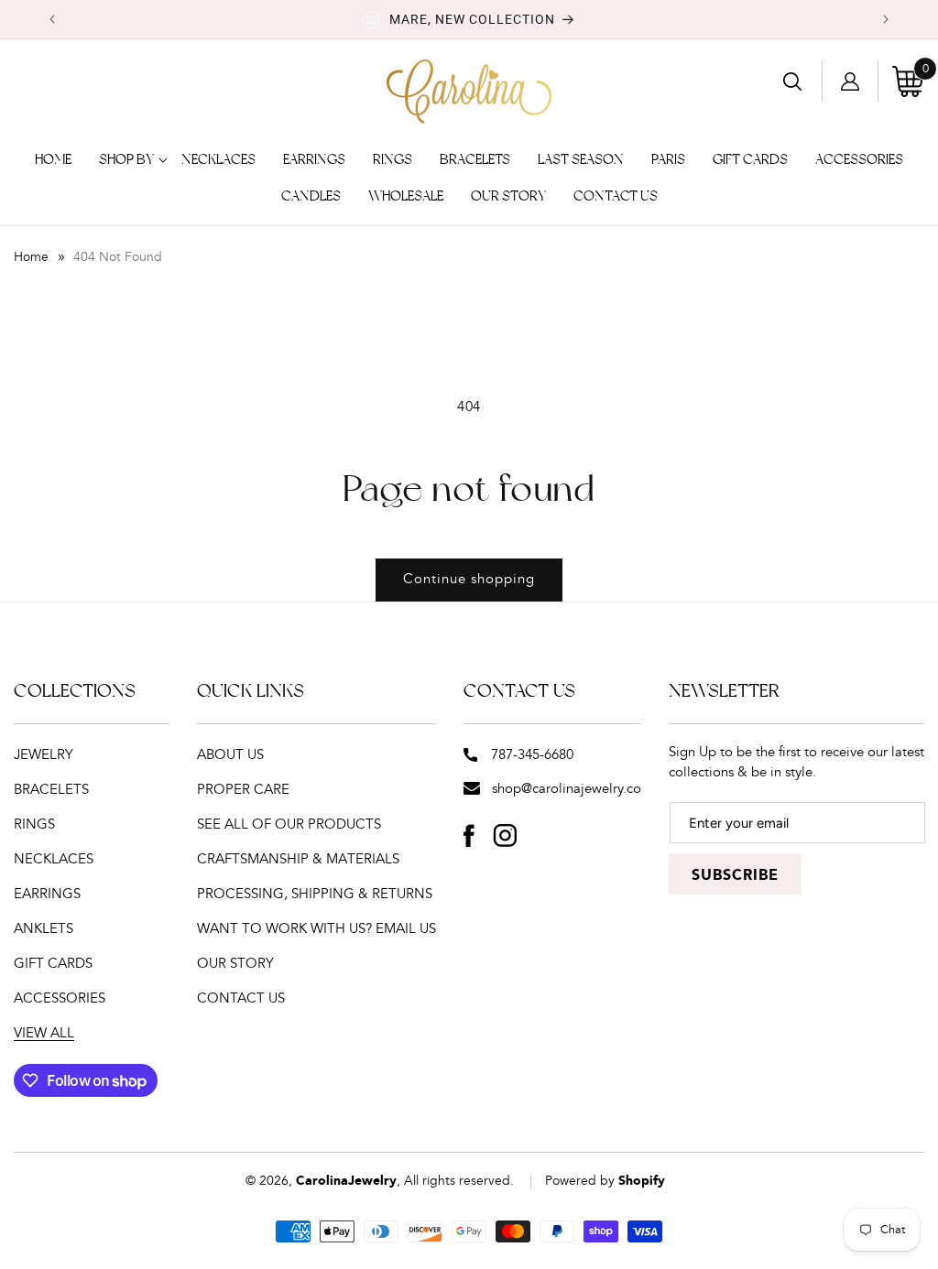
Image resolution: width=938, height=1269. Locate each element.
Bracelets (51, 789)
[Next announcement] (886, 19)
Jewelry (43, 754)
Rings (34, 824)
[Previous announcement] (52, 19)
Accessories (59, 998)
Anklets (43, 928)
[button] (126, 160)
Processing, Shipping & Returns (314, 894)
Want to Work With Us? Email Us (316, 928)
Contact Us (241, 998)
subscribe (735, 875)
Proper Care (243, 789)
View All (44, 1033)
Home (31, 257)
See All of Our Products (289, 824)
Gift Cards (53, 963)
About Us (230, 754)
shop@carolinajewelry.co (566, 788)
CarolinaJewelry (346, 1181)
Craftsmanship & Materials (298, 859)
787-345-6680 (532, 754)
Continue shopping (469, 579)
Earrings (47, 894)
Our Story (235, 963)
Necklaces (53, 859)
